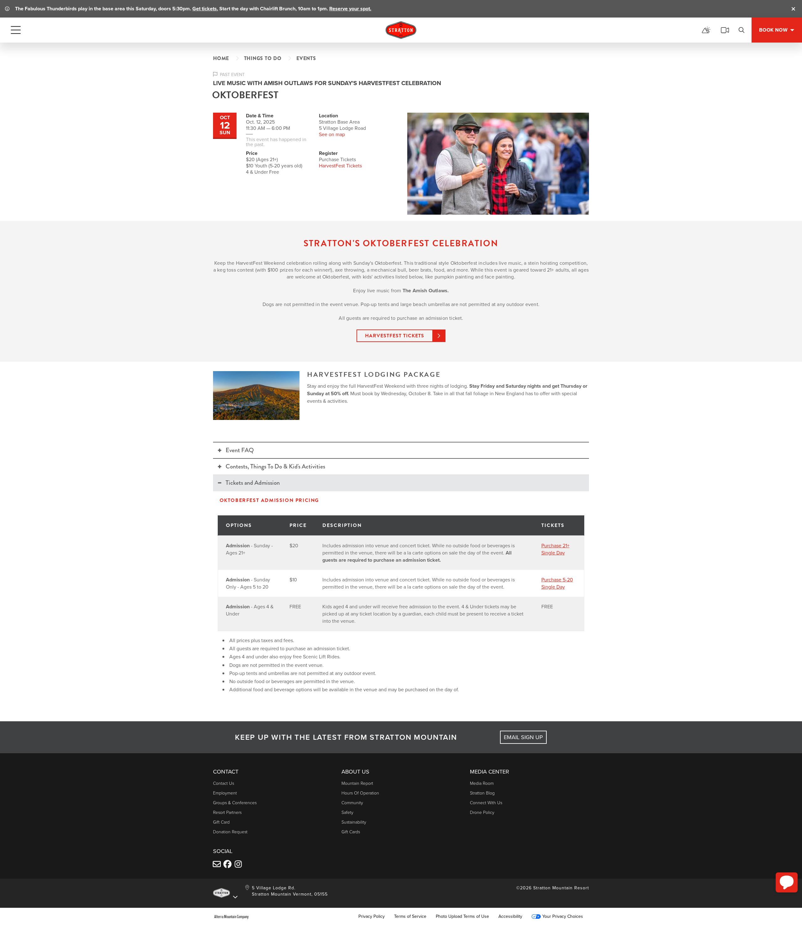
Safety (347, 812)
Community (352, 803)
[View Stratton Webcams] (725, 30)
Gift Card (221, 822)
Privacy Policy (371, 916)
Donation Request (230, 832)
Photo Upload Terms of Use (462, 916)
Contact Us (223, 783)
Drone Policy (482, 812)
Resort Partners (227, 812)
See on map (332, 134)
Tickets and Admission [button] (253, 482)
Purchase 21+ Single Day (555, 549)
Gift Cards (350, 832)
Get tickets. (205, 8)
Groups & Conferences (235, 803)
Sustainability (353, 822)
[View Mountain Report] (706, 30)
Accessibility (510, 916)
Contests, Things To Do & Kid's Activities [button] (275, 466)
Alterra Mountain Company (231, 916)
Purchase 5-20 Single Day (557, 583)
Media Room (482, 783)
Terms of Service (410, 916)
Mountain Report (357, 783)
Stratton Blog (482, 793)
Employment (225, 793)
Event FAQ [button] (240, 450)
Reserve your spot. (350, 8)
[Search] (741, 30)
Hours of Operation (360, 793)
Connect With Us (486, 803)
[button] (787, 882)
